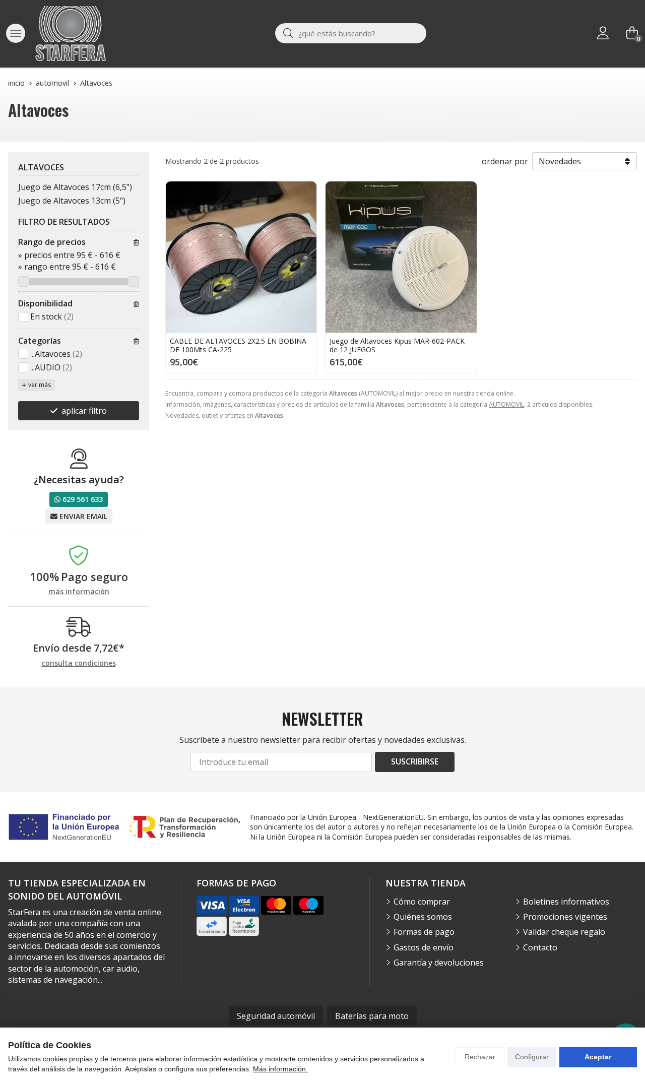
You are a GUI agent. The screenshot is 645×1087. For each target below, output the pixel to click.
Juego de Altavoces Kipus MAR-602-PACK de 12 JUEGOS (397, 345)
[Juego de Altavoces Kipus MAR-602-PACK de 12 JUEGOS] (401, 256)
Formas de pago (424, 931)
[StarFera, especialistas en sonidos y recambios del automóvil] (70, 33)
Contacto (540, 947)
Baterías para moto (372, 1015)
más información (78, 592)
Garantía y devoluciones (439, 962)
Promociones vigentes (565, 916)
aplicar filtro (84, 410)
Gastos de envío (424, 947)
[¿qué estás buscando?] (350, 33)
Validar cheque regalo (564, 931)
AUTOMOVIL (506, 404)
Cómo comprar (422, 901)
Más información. (280, 1069)
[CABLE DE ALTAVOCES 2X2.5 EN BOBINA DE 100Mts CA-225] (241, 256)
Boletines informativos (566, 901)
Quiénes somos (423, 916)
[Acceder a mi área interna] (603, 33)
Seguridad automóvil (276, 1015)
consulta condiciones (79, 663)
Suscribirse (414, 761)
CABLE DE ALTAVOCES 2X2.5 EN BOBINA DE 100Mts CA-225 (238, 345)
